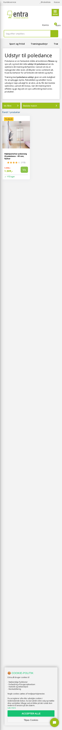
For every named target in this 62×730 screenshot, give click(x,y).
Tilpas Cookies (31, 720)
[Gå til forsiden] (5, 44)
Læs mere (12, 708)
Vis (24, 169)
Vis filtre (7, 105)
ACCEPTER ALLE (31, 713)
